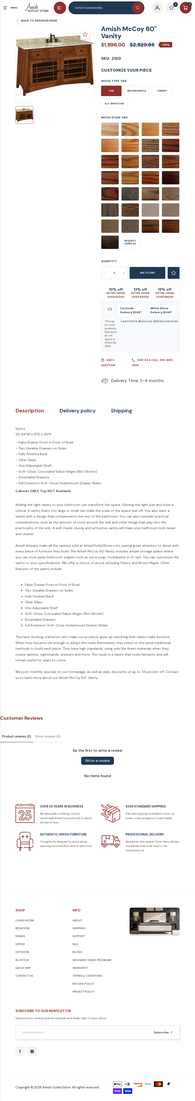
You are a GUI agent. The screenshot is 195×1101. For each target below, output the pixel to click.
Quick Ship (23, 968)
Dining (20, 936)
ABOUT (77, 920)
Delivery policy (77, 410)
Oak (111, 90)
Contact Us (24, 976)
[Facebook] (20, 1051)
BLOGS (77, 952)
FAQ (75, 944)
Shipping (121, 410)
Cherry (162, 90)
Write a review (97, 760)
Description (29, 410)
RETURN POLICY (83, 984)
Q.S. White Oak (114, 103)
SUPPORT (79, 936)
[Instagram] (32, 1051)
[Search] (137, 8)
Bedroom (22, 928)
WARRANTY (80, 968)
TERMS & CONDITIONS (87, 976)
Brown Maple (136, 90)
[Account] (157, 8)
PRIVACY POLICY (84, 992)
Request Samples (130, 242)
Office (20, 944)
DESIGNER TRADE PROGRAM (92, 960)
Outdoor (22, 952)
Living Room (24, 920)
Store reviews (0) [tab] (48, 736)
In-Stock (22, 960)
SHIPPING (79, 928)
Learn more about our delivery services (149, 321)
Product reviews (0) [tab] (16, 736)
